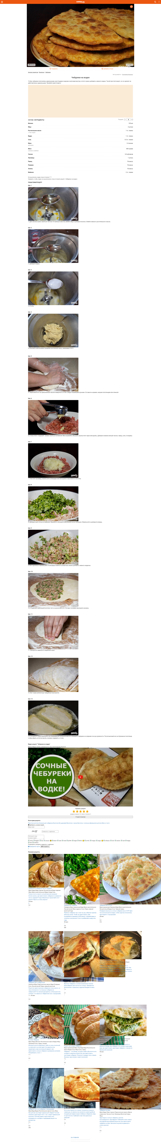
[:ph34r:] (69, 841)
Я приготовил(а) (80, 817)
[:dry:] (41, 841)
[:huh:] (30, 843)
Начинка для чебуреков (46, 823)
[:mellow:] (35, 843)
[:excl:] (112, 841)
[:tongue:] (93, 841)
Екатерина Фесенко (127, 74)
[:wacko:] (118, 841)
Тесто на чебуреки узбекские (108, 960)
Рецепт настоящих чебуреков (73, 1046)
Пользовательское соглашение (80, 1139)
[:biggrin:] (36, 841)
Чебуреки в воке (69, 1103)
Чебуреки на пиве (105, 1110)
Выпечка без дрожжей (60, 823)
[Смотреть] (80, 777)
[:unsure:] (46, 841)
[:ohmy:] (30, 841)
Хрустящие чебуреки (106, 1037)
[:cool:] (50, 840)
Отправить (45, 846)
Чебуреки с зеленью (70, 978)
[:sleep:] (83, 840)
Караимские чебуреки (70, 905)
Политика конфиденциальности (80, 1141)
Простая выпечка (33, 823)
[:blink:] (79, 841)
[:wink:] (102, 840)
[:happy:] (128, 841)
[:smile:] (87, 841)
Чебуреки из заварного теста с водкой (40, 888)
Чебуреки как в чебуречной (37, 982)
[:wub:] (59, 841)
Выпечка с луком (72, 823)
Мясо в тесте (106, 823)
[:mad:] (64, 841)
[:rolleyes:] (106, 841)
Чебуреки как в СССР (106, 905)
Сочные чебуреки (34, 1040)
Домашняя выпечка (96, 823)
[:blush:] (54, 841)
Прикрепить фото (35, 846)
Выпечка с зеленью (84, 823)
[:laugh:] (74, 841)
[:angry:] (98, 841)
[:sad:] (123, 841)
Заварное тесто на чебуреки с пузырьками (41, 1109)
